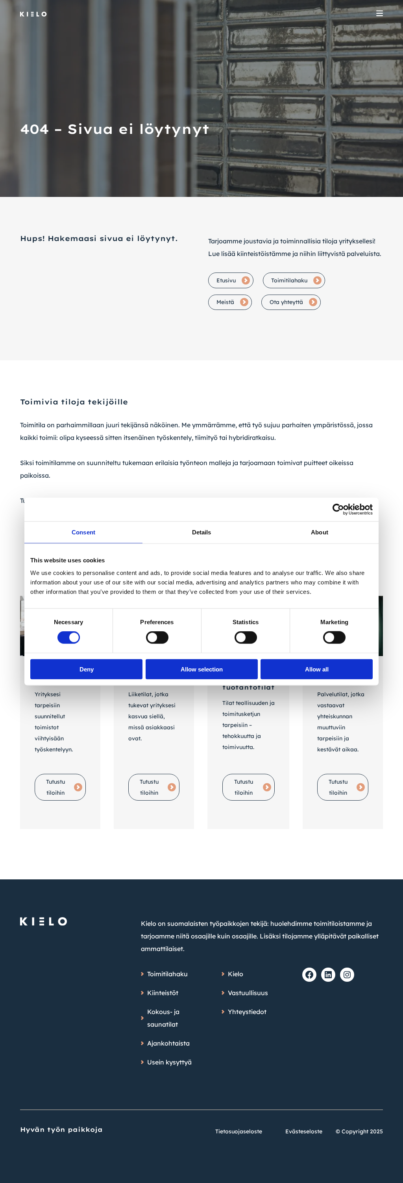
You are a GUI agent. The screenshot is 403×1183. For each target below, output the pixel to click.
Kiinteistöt (162, 993)
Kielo (235, 974)
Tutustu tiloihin (55, 787)
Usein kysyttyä (169, 1062)
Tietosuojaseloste (238, 1131)
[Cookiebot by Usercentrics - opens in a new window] (338, 509)
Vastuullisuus (248, 993)
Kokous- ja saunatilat (163, 1018)
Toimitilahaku (289, 280)
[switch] (157, 637)
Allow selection (202, 669)
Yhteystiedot (247, 1012)
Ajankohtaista (168, 1043)
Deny (86, 669)
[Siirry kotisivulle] (33, 14)
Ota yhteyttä (286, 302)
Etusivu (226, 280)
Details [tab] (201, 532)
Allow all (317, 669)
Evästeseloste (303, 1131)
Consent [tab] (83, 532)
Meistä (225, 302)
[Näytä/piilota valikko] (379, 14)
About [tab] (319, 532)
